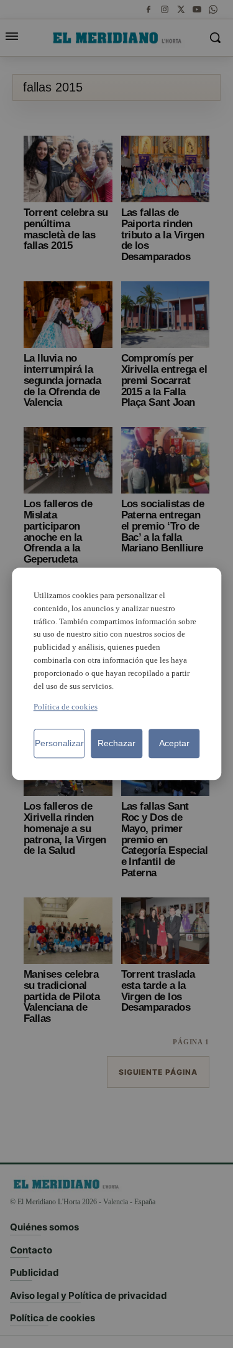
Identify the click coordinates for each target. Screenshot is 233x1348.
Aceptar (174, 744)
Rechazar (116, 744)
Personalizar (59, 744)
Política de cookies (66, 707)
